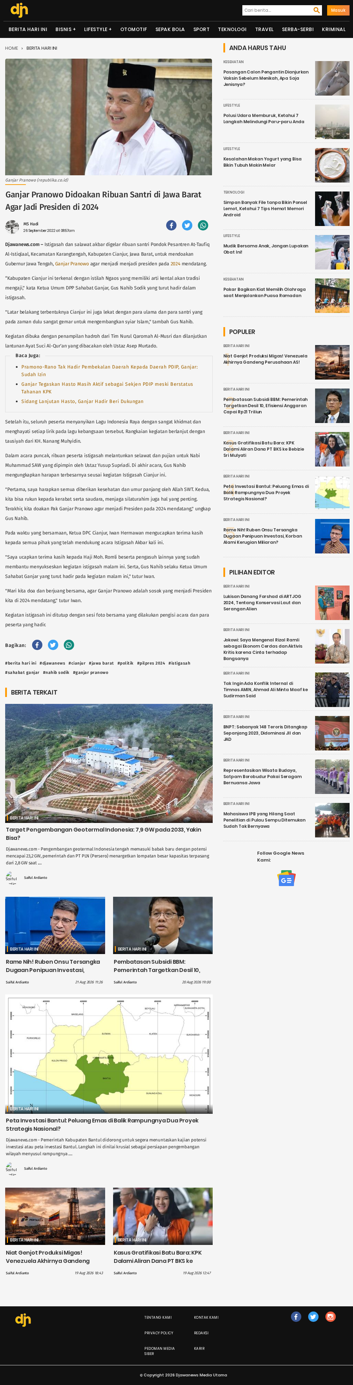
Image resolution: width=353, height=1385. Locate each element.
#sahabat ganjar (22, 672)
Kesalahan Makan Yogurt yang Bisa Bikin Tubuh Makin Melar (262, 162)
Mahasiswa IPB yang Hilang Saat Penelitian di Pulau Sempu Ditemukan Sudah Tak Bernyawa (264, 820)
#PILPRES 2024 (151, 663)
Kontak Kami (206, 1317)
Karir (199, 1348)
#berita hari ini (20, 663)
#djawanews (52, 663)
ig (330, 1324)
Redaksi (201, 1333)
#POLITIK (126, 663)
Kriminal (333, 29)
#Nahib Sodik (56, 672)
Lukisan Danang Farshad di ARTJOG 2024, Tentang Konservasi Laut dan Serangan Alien (262, 602)
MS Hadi (30, 224)
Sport (201, 29)
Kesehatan (233, 62)
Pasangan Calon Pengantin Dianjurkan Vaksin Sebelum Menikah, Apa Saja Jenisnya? (266, 78)
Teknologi (232, 29)
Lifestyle (96, 29)
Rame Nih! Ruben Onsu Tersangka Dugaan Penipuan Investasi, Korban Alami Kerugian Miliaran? (53, 970)
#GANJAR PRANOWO (91, 672)
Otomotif (133, 29)
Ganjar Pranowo (72, 264)
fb (296, 1324)
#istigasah (179, 663)
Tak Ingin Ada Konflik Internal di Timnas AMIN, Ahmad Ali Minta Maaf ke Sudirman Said (265, 689)
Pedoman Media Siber (159, 1351)
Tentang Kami (158, 1317)
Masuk (338, 10)
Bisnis (63, 29)
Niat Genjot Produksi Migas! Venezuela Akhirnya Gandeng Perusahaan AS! (48, 1261)
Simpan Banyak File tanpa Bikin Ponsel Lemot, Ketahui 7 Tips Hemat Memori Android (265, 208)
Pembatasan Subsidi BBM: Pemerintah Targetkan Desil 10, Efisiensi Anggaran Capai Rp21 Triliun (157, 974)
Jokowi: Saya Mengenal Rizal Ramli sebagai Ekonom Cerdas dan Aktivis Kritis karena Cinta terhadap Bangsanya (262, 649)
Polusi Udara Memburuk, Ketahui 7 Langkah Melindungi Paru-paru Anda (263, 118)
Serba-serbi (298, 29)
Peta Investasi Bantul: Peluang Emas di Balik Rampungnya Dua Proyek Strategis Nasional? (266, 492)
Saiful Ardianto (35, 878)
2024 (175, 264)
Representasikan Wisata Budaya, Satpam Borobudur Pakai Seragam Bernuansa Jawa (262, 776)
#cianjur (77, 663)
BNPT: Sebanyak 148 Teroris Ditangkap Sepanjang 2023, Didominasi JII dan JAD (265, 733)
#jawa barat (101, 663)
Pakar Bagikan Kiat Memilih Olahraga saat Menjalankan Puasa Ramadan (264, 292)
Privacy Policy (158, 1333)
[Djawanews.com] (19, 10)
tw (313, 1324)
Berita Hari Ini (28, 29)
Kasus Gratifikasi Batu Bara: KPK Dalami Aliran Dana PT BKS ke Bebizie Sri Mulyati (158, 1261)
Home (11, 48)
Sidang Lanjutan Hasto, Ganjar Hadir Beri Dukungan (82, 401)
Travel (264, 29)
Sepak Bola (170, 29)
